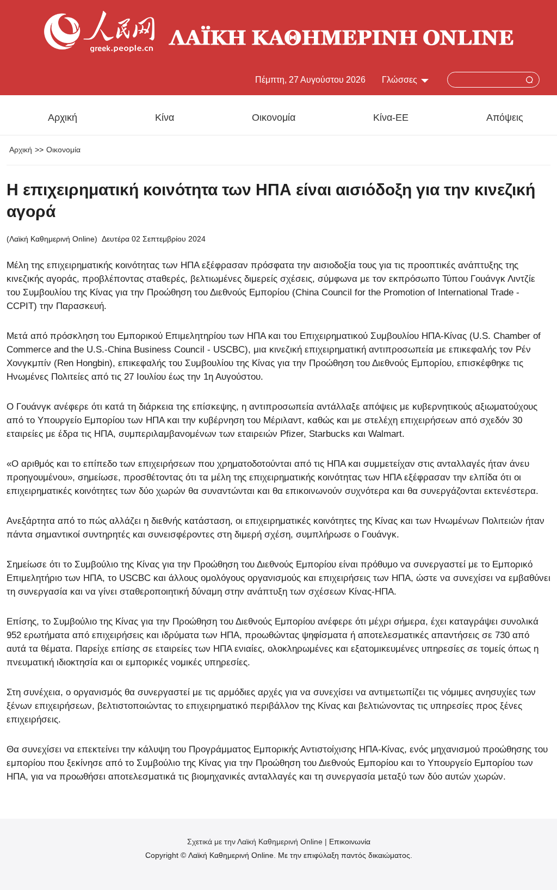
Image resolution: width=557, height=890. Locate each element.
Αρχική (62, 117)
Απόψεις (504, 117)
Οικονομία (273, 117)
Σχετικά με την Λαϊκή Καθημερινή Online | (258, 841)
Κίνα (164, 117)
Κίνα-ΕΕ (391, 117)
